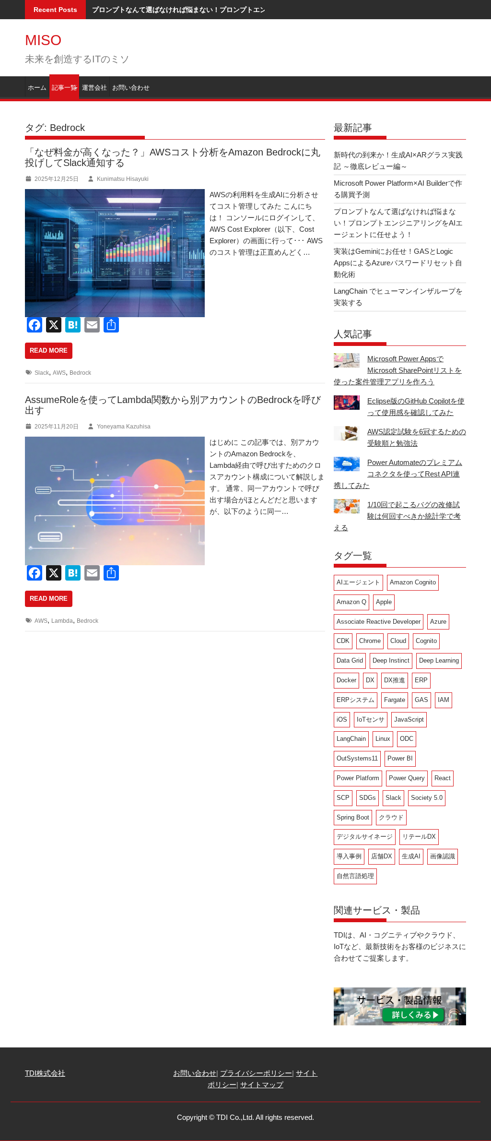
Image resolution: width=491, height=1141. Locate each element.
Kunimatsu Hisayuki (123, 179)
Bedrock (80, 372)
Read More (49, 350)
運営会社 (94, 87)
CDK (343, 640)
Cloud (398, 640)
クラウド (391, 817)
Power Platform (358, 778)
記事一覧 (64, 87)
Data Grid (350, 660)
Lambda (62, 621)
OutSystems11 (357, 758)
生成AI (411, 856)
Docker (346, 680)
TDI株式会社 (45, 1073)
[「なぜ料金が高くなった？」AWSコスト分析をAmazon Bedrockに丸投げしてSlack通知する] (139, 194)
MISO (43, 40)
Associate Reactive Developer (379, 621)
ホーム (37, 87)
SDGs (367, 797)
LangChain (351, 738)
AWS (59, 372)
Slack (42, 372)
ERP (421, 680)
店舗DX (381, 856)
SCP (343, 797)
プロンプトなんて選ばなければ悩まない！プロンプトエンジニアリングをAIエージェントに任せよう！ (246, 9)
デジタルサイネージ (365, 836)
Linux (382, 738)
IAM (443, 699)
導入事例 (349, 856)
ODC (406, 738)
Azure (438, 621)
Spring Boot (353, 817)
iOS (342, 719)
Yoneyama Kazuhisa (124, 426)
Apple (384, 602)
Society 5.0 (427, 797)
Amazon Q (351, 602)
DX (370, 680)
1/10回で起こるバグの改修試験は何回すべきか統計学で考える (397, 516)
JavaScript (409, 719)
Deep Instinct (391, 660)
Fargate (394, 699)
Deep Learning (439, 660)
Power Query (407, 778)
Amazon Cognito (413, 582)
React (442, 778)
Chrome (370, 640)
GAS (421, 699)
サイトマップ (261, 1085)
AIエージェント (358, 582)
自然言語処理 (355, 876)
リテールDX (419, 836)
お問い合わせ (131, 87)
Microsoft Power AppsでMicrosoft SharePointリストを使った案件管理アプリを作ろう (398, 370)
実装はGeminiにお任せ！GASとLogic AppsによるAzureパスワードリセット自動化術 (398, 262)
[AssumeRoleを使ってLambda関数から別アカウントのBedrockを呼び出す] (139, 442)
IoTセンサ (371, 719)
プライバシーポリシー (256, 1073)
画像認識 (442, 856)
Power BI (400, 758)
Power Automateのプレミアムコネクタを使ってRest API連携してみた (398, 473)
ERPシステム (355, 699)
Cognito (426, 640)
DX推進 (394, 680)
